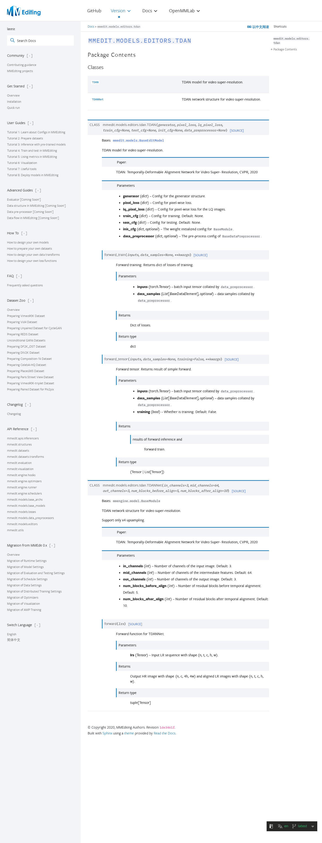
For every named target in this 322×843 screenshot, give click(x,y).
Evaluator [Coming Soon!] (24, 199)
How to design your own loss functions (32, 261)
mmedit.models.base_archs (24, 499)
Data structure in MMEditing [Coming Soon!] (36, 205)
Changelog (14, 414)
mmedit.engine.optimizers (24, 481)
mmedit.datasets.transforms (25, 456)
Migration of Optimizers (22, 597)
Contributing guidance (21, 65)
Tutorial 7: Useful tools (21, 169)
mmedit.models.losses (21, 512)
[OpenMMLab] (24, 11)
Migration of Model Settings (25, 567)
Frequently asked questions (25, 285)
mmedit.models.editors (22, 524)
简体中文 (13, 640)
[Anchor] (196, 39)
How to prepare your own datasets (29, 248)
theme (129, 733)
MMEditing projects (20, 71)
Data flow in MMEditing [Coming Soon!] (33, 218)
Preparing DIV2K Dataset (23, 352)
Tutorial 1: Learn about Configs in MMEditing (36, 132)
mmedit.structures (19, 444)
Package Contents (285, 49)
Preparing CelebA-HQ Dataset (26, 365)
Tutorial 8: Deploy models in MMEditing (32, 175)
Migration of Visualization (23, 603)
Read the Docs (164, 733)
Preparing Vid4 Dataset (22, 322)
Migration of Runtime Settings (26, 561)
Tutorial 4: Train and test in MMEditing (32, 150)
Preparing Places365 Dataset (25, 371)
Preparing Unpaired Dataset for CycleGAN (34, 328)
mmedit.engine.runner (22, 487)
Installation (14, 101)
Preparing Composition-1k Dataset (29, 359)
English (11, 634)
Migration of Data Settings (24, 585)
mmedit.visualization (20, 469)
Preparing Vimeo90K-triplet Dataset (30, 383)
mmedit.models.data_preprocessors (30, 518)
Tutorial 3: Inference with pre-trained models (36, 144)
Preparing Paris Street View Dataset (30, 377)
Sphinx (107, 733)
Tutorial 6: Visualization (22, 163)
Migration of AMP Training (24, 610)
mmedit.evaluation (19, 463)
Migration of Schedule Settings (27, 579)
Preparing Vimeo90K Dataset (26, 316)
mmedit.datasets (18, 450)
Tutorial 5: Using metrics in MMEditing (32, 156)
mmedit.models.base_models (26, 505)
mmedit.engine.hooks (21, 475)
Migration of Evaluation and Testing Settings (36, 573)
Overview (13, 95)
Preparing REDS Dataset (22, 334)
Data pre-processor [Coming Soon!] (30, 212)
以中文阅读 (260, 26)
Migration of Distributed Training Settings (34, 591)
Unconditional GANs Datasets (26, 340)
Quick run (13, 107)
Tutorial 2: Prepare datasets (25, 138)
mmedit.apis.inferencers (23, 438)
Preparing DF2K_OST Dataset (26, 346)
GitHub (94, 10)
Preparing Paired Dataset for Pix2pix (30, 389)
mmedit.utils (15, 530)
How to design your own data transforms (33, 254)
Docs (91, 26)
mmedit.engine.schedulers (24, 493)
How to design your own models (28, 242)
